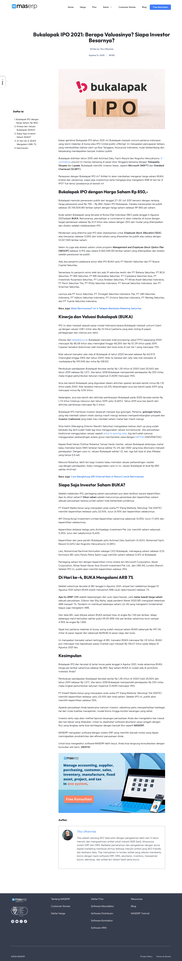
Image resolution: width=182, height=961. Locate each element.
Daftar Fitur (97, 899)
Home (71, 7)
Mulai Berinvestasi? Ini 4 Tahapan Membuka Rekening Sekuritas (106, 308)
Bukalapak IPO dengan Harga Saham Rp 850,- (27, 121)
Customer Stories (127, 7)
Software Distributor (102, 913)
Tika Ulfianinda (106, 49)
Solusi (106, 7)
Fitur (94, 7)
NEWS (112, 55)
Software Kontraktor (102, 920)
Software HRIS (99, 927)
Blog (144, 7)
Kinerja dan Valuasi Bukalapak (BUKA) (26, 128)
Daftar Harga (58, 913)
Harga (83, 7)
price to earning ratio (115, 433)
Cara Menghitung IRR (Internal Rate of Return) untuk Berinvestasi (107, 476)
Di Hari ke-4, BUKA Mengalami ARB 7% (26, 143)
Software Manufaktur (102, 906)
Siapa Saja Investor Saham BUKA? (26, 135)
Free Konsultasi (160, 7)
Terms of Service (163, 956)
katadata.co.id (79, 339)
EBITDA (139, 437)
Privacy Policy (146, 956)
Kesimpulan (22, 148)
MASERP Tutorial (140, 913)
